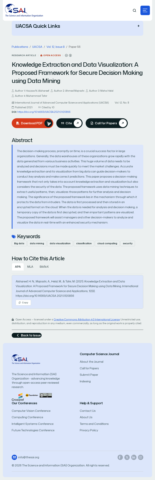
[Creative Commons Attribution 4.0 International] (68, 55)
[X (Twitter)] (127, 457)
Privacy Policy (89, 430)
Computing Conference (27, 417)
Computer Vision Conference (31, 411)
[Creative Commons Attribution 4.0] (46, 395)
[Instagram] (140, 457)
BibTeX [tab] (44, 267)
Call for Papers (89, 368)
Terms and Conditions (94, 424)
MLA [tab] (30, 267)
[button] (145, 10)
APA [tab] (18, 267)
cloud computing (107, 243)
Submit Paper (89, 375)
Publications (20, 47)
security (128, 243)
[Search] (134, 10)
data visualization (60, 243)
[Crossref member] (18, 397)
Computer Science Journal (99, 354)
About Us (86, 417)
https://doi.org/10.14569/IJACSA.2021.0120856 (44, 112)
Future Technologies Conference (33, 430)
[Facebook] (120, 457)
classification (84, 243)
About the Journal (91, 362)
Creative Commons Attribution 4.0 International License (87, 319)
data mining (37, 243)
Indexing (85, 381)
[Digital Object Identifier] (32, 395)
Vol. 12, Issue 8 (55, 47)
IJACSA (37, 47)
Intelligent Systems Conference (32, 424)
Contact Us (88, 411)
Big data (19, 243)
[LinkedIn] (133, 457)
